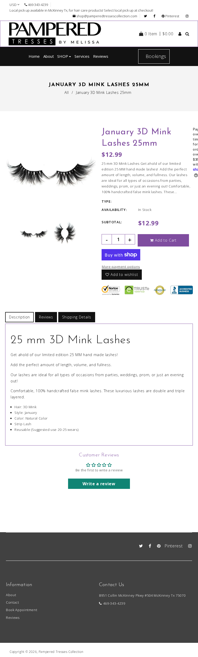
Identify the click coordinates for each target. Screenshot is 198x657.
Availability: (114, 209)
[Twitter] (147, 16)
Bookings (156, 56)
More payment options (121, 266)
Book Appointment (21, 609)
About (11, 595)
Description (19, 317)
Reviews (46, 317)
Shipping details (76, 317)
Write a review (98, 484)
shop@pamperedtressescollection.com (106, 16)
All (66, 92)
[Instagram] (187, 16)
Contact (12, 602)
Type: (106, 201)
